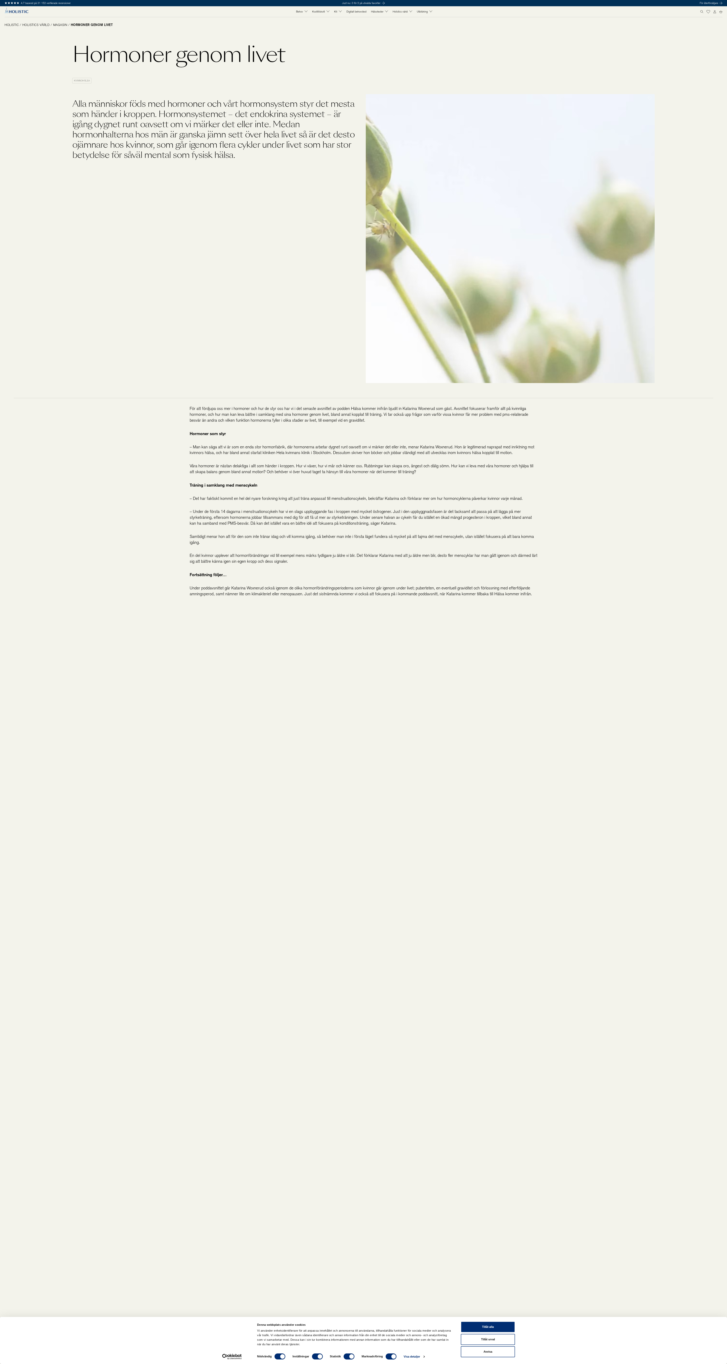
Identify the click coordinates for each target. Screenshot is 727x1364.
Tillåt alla (488, 1326)
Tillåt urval (488, 1339)
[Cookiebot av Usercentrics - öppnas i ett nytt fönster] (232, 1356)
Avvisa (488, 1351)
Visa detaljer (412, 1356)
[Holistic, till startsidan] (16, 12)
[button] (708, 12)
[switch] (317, 1356)
